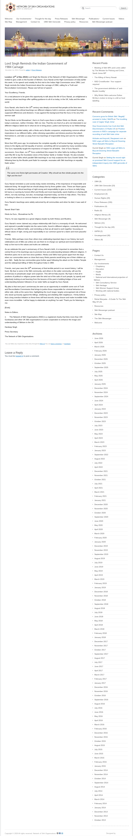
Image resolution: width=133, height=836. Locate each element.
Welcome (98, 323)
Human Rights (100, 198)
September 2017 (101, 654)
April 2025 (98, 380)
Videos (97, 240)
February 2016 (100, 729)
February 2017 (100, 679)
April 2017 (98, 671)
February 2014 (100, 803)
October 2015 (100, 741)
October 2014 (100, 778)
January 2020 (100, 542)
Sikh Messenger (101, 219)
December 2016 (101, 687)
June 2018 (98, 617)
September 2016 (101, 700)
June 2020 (98, 521)
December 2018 (101, 592)
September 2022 (101, 455)
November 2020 (101, 509)
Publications (99, 206)
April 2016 (98, 720)
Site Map (98, 314)
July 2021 (98, 484)
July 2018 (98, 612)
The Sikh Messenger (102, 318)
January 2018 (100, 637)
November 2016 (101, 691)
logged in (19, 356)
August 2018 (99, 608)
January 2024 (100, 409)
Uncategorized (100, 235)
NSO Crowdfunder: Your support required (106, 82)
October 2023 (100, 421)
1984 (96, 181)
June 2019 (98, 567)
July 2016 (98, 708)
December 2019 (101, 546)
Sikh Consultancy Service (106, 283)
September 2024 (101, 396)
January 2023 (100, 450)
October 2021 (100, 479)
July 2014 (98, 791)
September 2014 (101, 783)
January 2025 (100, 384)
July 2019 (98, 563)
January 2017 (100, 683)
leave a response (56, 344)
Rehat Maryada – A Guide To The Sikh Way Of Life (109, 300)
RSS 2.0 (42, 344)
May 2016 (98, 716)
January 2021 (100, 500)
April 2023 (98, 438)
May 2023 (98, 434)
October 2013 (100, 820)
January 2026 (100, 355)
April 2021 (98, 488)
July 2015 (98, 749)
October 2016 (100, 695)
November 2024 (101, 392)
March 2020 (99, 533)
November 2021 (101, 475)
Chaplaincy (100, 266)
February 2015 (100, 762)
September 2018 (101, 604)
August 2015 (99, 745)
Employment (99, 194)
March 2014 (99, 799)
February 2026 (100, 351)
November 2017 (101, 646)
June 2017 (98, 666)
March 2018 (99, 629)
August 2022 (99, 459)
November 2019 (101, 550)
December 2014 (101, 770)
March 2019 (99, 579)
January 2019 (100, 587)
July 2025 (98, 372)
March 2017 (99, 675)
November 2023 (101, 417)
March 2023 (99, 442)
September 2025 (101, 367)
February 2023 (100, 446)
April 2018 (98, 625)
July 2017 (98, 662)
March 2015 (99, 758)
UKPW (97, 231)
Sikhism (97, 223)
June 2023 (98, 430)
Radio (96, 210)
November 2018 (101, 596)
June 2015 (98, 754)
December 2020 (101, 504)
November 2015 (101, 737)
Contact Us (99, 255)
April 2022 (98, 467)
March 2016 (99, 724)
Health (98, 272)
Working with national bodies (107, 291)
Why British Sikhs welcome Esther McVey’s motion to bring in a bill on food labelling (108, 98)
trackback (67, 344)
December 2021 (101, 471)
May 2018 (98, 621)
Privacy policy (100, 295)
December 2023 (101, 413)
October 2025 (100, 363)
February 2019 (100, 583)
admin (28, 70)
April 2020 (98, 529)
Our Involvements (101, 264)
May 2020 (98, 525)
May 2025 (98, 376)
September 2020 (101, 517)
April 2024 (98, 405)
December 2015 (101, 733)
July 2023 (98, 425)
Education (100, 269)
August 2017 (99, 658)
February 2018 (100, 633)
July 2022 (98, 463)
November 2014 (101, 774)
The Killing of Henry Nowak (105, 77)
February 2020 (100, 538)
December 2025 (101, 359)
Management (99, 259)
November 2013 (101, 816)
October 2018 (100, 600)
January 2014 (100, 808)
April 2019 (98, 575)
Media (98, 274)
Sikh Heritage (101, 285)
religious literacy (101, 215)
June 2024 (98, 401)
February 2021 (100, 496)
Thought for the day (102, 227)
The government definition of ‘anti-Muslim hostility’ (107, 89)
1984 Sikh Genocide (102, 186)
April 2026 (98, 342)
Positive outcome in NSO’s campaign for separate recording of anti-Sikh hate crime (109, 131)
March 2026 (99, 347)
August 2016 (99, 704)
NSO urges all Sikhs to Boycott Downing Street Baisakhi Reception (108, 150)
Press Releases (37, 70)
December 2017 (101, 641)
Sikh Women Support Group (107, 288)
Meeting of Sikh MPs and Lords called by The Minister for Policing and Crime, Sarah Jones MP (108, 70)
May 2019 (98, 571)
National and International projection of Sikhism (111, 278)
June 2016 (98, 712)
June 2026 (98, 338)
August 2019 (99, 558)
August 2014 (99, 787)
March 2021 (99, 492)
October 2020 (100, 513)
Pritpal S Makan (122, 833)
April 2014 (98, 795)
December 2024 (101, 388)
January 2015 (100, 766)
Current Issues (100, 190)
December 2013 (101, 812)
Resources (98, 306)
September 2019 (101, 554)
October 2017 (100, 650)
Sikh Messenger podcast (104, 310)
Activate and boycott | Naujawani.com (107, 138)
